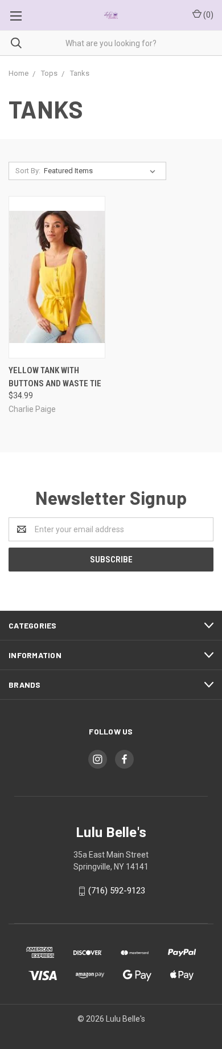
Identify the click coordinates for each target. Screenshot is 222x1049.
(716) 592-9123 (116, 890)
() (207, 14)
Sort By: (27, 170)
